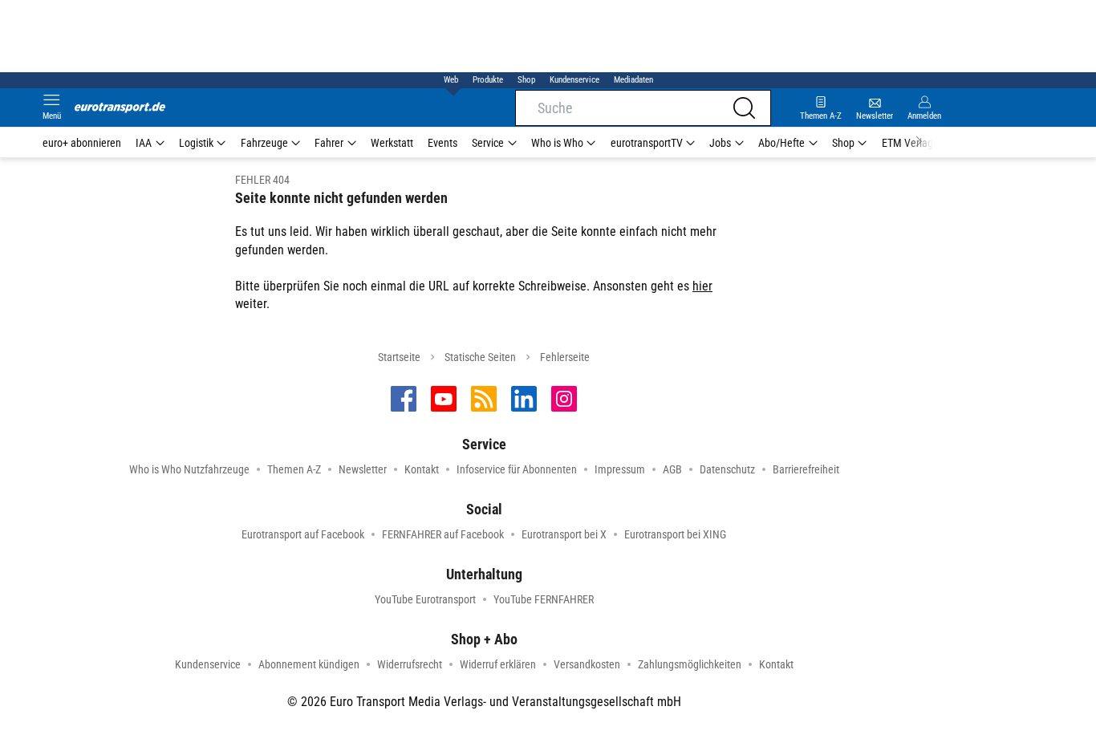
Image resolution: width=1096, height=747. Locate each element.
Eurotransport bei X (564, 534)
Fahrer (329, 142)
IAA (144, 142)
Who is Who (557, 142)
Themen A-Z (294, 469)
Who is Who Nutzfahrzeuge (189, 469)
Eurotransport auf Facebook (303, 534)
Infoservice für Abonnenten (517, 469)
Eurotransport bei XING (675, 534)
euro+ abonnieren (82, 142)
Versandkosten (587, 664)
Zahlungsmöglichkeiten (689, 664)
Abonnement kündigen (308, 664)
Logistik (196, 142)
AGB (672, 469)
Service (488, 142)
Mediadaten (633, 80)
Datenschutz (727, 469)
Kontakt (421, 469)
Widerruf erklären (498, 664)
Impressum (620, 469)
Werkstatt (392, 142)
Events (442, 142)
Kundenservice (574, 80)
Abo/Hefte (781, 142)
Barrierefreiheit (806, 469)
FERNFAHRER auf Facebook (443, 534)
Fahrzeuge (264, 142)
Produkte (488, 80)
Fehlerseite (565, 357)
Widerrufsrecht (409, 664)
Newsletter (363, 469)
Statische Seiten (480, 357)
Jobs (720, 142)
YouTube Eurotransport (425, 599)
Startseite (399, 357)
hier (702, 286)
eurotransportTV (647, 142)
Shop (526, 80)
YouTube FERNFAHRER (543, 599)
